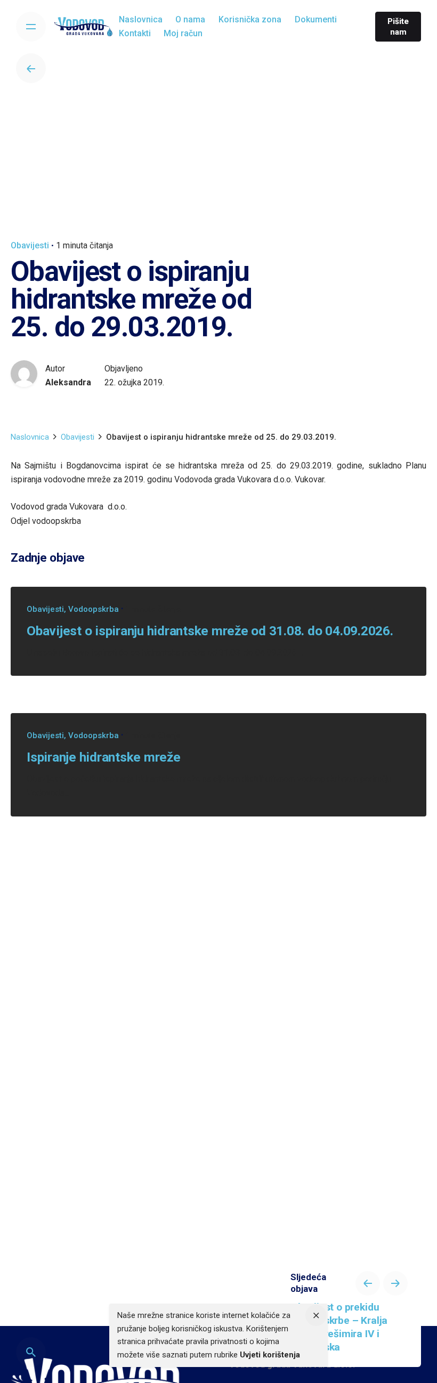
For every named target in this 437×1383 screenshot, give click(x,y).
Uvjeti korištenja (270, 1355)
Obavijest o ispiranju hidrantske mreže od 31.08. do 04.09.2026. (210, 630)
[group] (140, 20)
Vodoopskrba (93, 609)
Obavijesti (30, 245)
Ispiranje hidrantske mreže (104, 757)
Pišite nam (398, 27)
